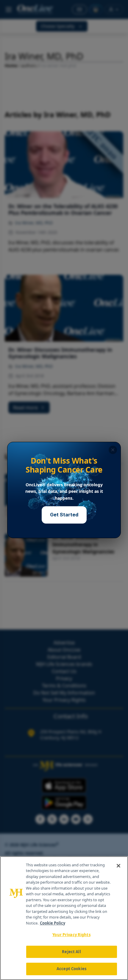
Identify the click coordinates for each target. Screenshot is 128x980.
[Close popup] (113, 450)
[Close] (118, 865)
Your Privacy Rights (71, 934)
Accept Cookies (71, 968)
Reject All (71, 951)
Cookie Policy (52, 923)
